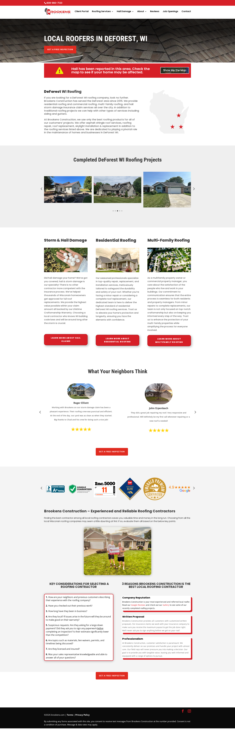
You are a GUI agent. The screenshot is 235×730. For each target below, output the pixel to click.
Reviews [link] (154, 11)
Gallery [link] (166, 605)
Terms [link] (70, 714)
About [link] (140, 11)
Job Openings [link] (170, 11)
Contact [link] (186, 11)
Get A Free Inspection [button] (60, 49)
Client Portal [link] (82, 11)
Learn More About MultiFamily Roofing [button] (169, 340)
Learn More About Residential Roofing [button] (117, 340)
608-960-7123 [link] (54, 2)
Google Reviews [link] (138, 605)
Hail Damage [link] (124, 11)
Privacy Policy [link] (82, 714)
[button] (182, 711)
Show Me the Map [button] (174, 70)
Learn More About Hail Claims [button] (66, 340)
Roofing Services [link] (101, 11)
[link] (44, 14)
